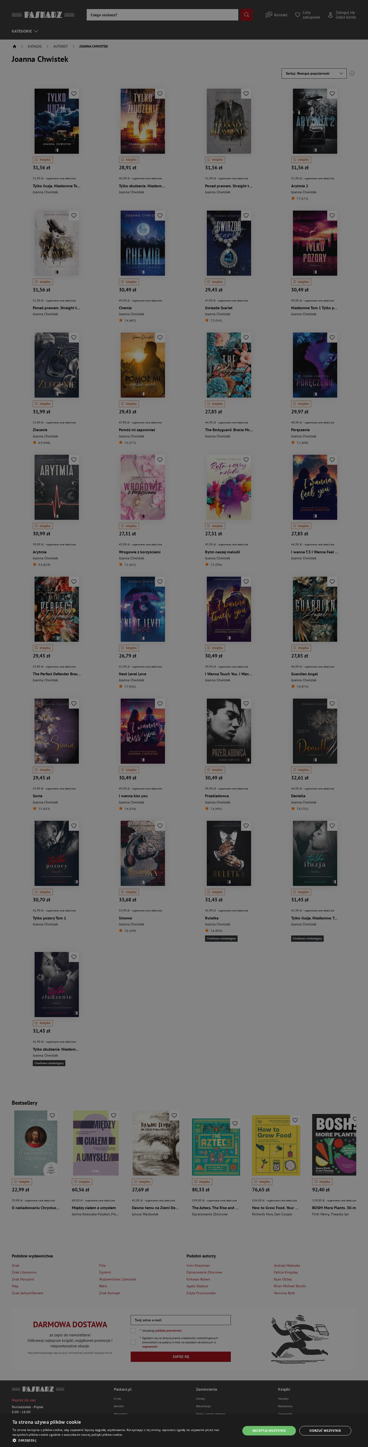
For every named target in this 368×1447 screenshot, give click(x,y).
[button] (123, 1440)
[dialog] (184, 1430)
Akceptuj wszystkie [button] (269, 1430)
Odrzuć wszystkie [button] (325, 1430)
